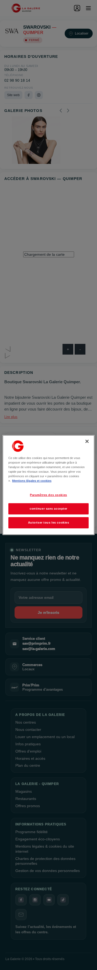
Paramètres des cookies (48, 495)
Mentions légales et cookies (31, 480)
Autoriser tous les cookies (48, 522)
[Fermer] (87, 441)
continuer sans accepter (48, 508)
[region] (48, 485)
